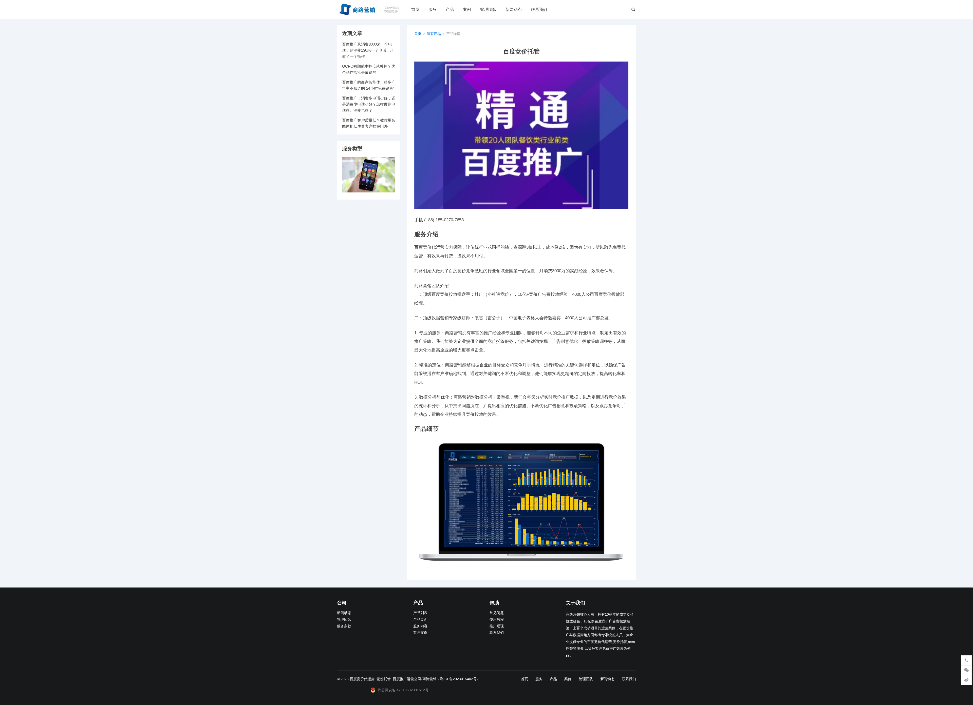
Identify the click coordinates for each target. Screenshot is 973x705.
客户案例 (420, 633)
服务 (432, 9)
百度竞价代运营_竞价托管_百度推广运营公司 (385, 679)
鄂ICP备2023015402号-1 (460, 679)
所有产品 (434, 34)
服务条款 (344, 626)
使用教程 (497, 619)
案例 (467, 9)
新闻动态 (514, 9)
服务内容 (420, 626)
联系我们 (539, 9)
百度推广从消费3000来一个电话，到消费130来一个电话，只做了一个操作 (368, 50)
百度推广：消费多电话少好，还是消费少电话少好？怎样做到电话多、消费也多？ (368, 104)
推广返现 (497, 626)
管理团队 (488, 9)
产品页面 (420, 619)
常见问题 (497, 613)
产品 (450, 9)
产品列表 (420, 613)
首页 (415, 9)
